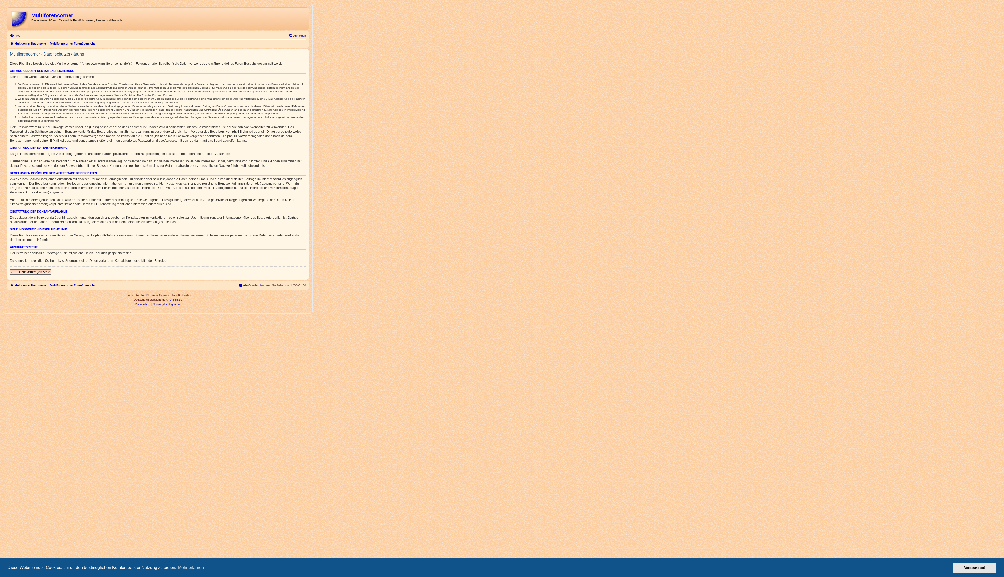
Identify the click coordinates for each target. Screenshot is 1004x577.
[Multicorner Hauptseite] (20, 19)
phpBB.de (176, 299)
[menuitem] (15, 35)
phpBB (144, 294)
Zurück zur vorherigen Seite (30, 272)
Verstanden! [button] (974, 567)
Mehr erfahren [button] (191, 567)
